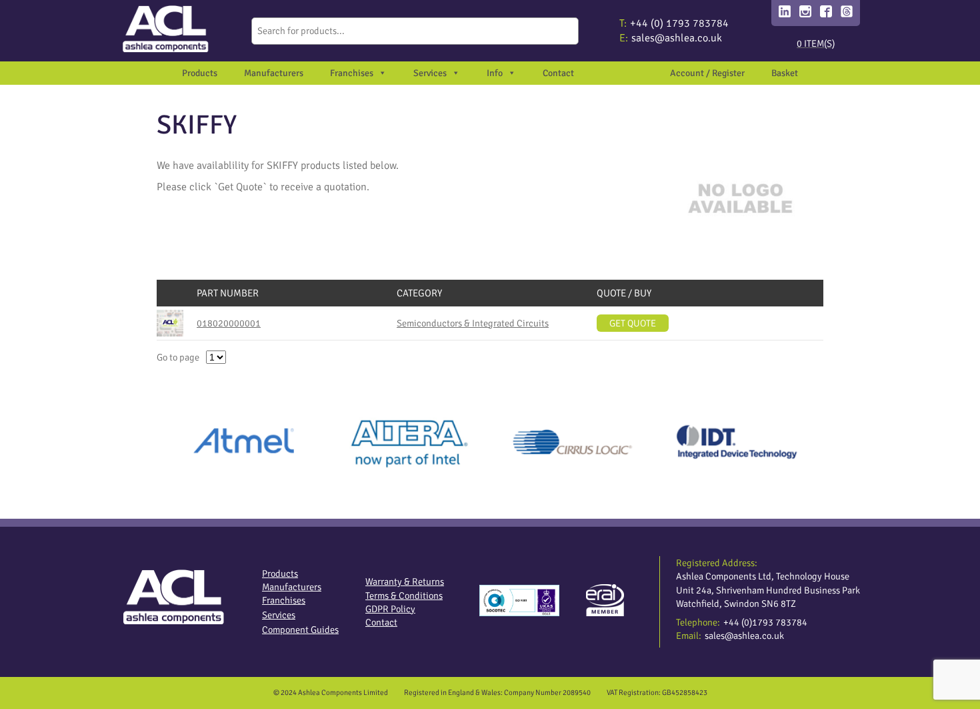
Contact (558, 73)
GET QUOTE (632, 323)
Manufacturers (273, 73)
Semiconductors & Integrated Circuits (473, 323)
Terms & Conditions (404, 595)
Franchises (351, 73)
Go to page (178, 357)
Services (278, 615)
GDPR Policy (390, 609)
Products (199, 73)
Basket (784, 73)
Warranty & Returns (404, 581)
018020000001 (229, 323)
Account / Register (707, 73)
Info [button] (495, 73)
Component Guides (300, 630)
